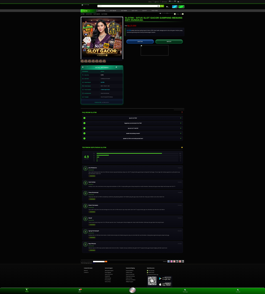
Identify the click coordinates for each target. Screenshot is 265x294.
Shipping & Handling (130, 276)
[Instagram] (171, 261)
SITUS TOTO (89, 14)
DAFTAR (140, 41)
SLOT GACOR (97, 14)
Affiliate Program (129, 281)
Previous (177, 13)
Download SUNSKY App (153, 274)
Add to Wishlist (163, 13)
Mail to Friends (170, 13)
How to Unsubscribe (130, 274)
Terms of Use (108, 281)
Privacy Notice (108, 279)
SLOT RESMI (104, 14)
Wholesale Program (109, 270)
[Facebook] (169, 261)
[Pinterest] (180, 261)
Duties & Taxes (129, 278)
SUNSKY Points (129, 272)
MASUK (169, 41)
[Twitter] (177, 261)
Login (174, 6)
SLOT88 (82, 14)
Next (181, 13)
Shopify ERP (107, 276)
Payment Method (129, 270)
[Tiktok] (183, 261)
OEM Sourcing (108, 278)
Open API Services (109, 274)
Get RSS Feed (151, 272)
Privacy (94, 262)
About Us (86, 270)
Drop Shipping (108, 272)
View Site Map (151, 270)
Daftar (181, 6)
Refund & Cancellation (130, 279)
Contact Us (86, 272)
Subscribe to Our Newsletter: (87, 261)
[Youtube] (174, 261)
